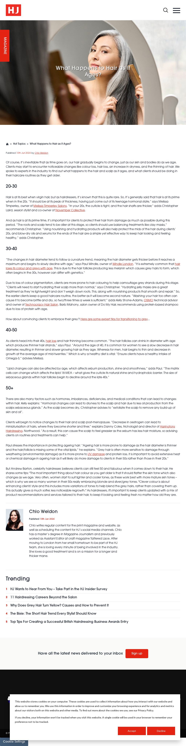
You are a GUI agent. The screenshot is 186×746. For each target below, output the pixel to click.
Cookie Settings (14, 741)
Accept (132, 730)
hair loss (51, 341)
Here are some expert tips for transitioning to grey (114, 319)
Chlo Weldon (41, 153)
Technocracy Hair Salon (41, 304)
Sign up (137, 653)
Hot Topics (19, 144)
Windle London (122, 264)
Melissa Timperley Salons (50, 206)
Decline (161, 730)
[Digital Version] (3, 22)
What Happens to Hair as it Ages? (50, 144)
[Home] (7, 144)
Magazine (4, 45)
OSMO (148, 300)
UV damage (96, 454)
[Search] (166, 10)
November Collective (70, 210)
